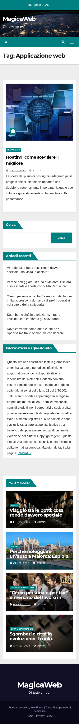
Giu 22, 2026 (21, 563)
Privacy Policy (44, 716)
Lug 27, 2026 (21, 522)
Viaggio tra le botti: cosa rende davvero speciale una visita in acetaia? (36, 514)
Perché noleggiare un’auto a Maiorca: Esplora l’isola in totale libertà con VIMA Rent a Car (39, 558)
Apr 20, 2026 (21, 645)
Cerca (11, 224)
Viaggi (14, 505)
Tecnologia (13, 150)
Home (30, 716)
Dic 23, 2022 (18, 170)
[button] (63, 42)
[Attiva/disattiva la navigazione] (72, 42)
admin (36, 170)
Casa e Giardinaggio (22, 629)
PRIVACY (24, 453)
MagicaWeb (19, 18)
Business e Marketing (23, 588)
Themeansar (39, 711)
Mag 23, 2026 (21, 604)
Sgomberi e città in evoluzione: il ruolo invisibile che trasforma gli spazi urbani (39, 641)
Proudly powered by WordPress (26, 707)
